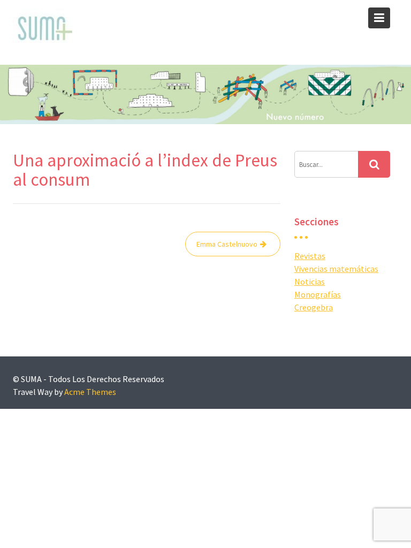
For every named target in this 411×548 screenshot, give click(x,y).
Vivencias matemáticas (336, 268)
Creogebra (313, 307)
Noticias (309, 281)
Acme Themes (90, 391)
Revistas (309, 255)
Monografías (317, 294)
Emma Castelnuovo (226, 244)
